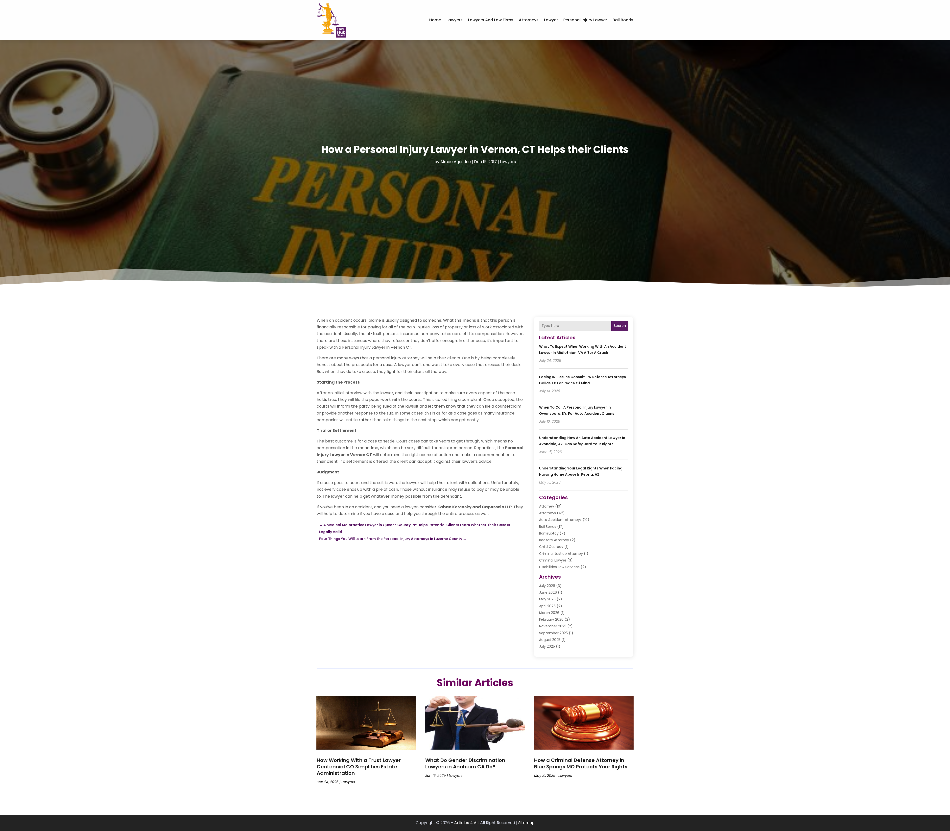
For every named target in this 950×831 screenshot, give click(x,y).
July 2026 (547, 585)
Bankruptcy (549, 533)
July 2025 (547, 646)
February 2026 (551, 619)
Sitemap (526, 823)
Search (620, 325)
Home (435, 20)
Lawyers (455, 20)
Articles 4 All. (466, 823)
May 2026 (547, 599)
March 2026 (549, 612)
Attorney (546, 506)
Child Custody (551, 546)
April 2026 (547, 606)
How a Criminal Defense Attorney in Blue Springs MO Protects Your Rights (580, 763)
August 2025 (549, 639)
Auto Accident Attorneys (560, 519)
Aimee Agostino (455, 162)
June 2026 (548, 592)
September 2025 (553, 633)
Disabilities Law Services (559, 566)
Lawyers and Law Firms (490, 20)
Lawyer (551, 20)
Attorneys (529, 20)
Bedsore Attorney (554, 540)
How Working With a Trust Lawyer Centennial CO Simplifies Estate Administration (359, 767)
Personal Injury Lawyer (585, 20)
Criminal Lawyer (552, 560)
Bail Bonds (623, 20)
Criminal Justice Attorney (561, 553)
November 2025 (552, 626)
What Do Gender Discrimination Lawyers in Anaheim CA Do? (465, 763)
